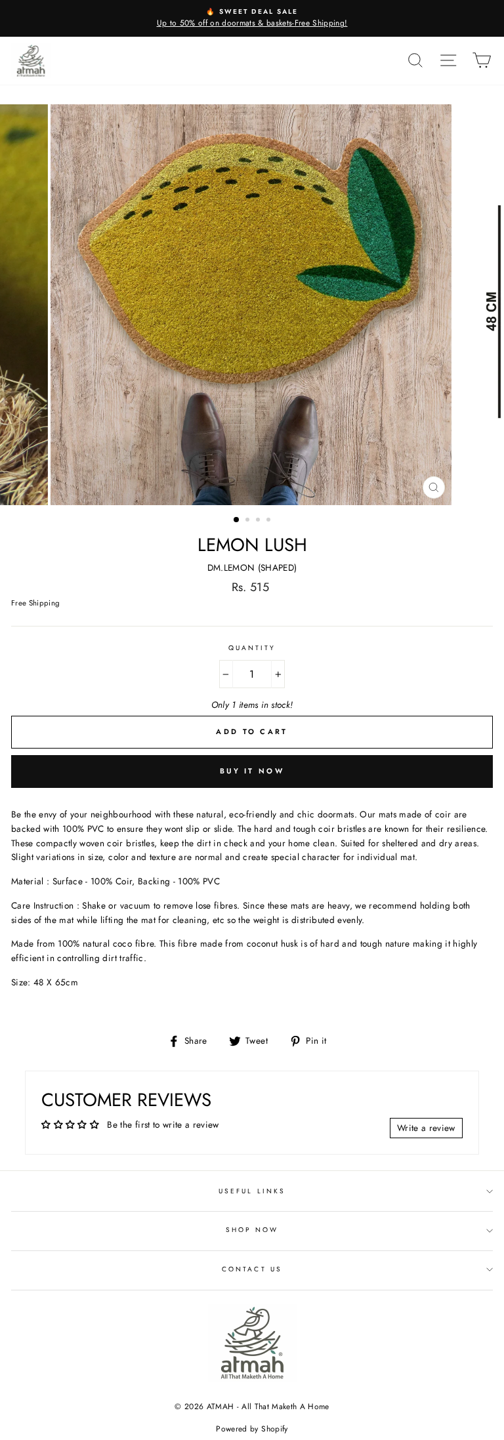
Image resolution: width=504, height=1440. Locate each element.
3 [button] (259, 521)
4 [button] (269, 521)
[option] (252, 18)
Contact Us (252, 1269)
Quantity (252, 648)
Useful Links (252, 1191)
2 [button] (248, 521)
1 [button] (237, 520)
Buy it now (252, 771)
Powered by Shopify (251, 1429)
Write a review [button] (426, 1127)
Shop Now (252, 1230)
